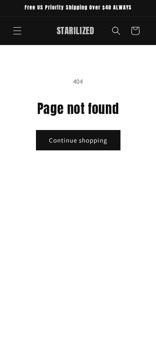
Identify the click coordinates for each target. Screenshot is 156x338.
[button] (17, 30)
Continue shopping (78, 140)
